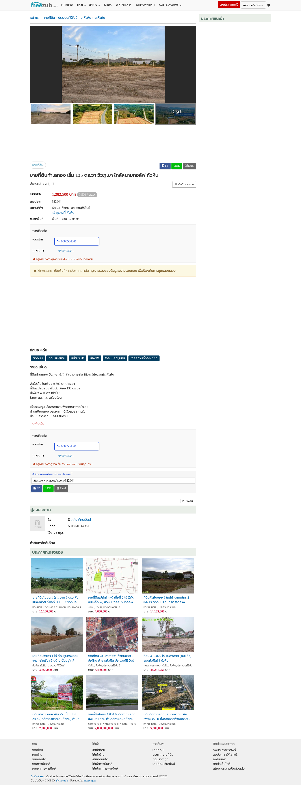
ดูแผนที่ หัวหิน (64, 212)
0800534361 (68, 241)
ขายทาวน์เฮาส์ (41, 764)
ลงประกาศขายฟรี (224, 750)
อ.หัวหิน (86, 17)
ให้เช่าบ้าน (98, 754)
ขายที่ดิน (49, 17)
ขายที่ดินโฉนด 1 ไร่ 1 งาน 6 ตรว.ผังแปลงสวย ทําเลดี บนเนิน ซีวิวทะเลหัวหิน (55, 600)
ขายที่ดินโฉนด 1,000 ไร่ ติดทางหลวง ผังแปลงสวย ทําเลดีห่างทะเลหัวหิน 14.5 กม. (111, 717)
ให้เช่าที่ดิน (98, 750)
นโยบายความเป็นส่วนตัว (229, 768)
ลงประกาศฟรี (168, 5)
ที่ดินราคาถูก (160, 759)
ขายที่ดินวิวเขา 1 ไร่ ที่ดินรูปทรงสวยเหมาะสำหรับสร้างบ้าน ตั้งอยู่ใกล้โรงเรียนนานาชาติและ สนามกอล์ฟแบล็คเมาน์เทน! (56, 658)
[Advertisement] (113, 142)
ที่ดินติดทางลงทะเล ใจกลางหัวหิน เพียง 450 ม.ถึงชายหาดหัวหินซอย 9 (166, 717)
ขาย (80, 5)
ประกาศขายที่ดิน (162, 754)
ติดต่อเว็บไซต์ (221, 764)
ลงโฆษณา (123, 5)
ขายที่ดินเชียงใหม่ (163, 764)
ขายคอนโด (39, 759)
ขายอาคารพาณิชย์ (44, 768)
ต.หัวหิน (100, 17)
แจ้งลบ (189, 501)
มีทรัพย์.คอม (38, 776)
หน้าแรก (67, 5)
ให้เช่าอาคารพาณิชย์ (105, 768)
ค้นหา (108, 5)
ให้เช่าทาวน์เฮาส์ (102, 764)
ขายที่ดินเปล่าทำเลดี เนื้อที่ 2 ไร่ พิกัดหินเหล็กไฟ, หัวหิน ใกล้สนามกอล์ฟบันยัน (111, 600)
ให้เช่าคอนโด (100, 759)
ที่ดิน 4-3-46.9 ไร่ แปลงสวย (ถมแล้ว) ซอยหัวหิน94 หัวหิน (167, 658)
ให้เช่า (93, 5)
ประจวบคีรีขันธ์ (67, 17)
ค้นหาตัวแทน (145, 5)
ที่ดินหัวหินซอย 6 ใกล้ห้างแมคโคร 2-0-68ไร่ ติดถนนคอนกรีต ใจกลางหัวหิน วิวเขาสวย (166, 600)
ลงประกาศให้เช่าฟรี (225, 754)
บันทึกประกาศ (186, 184)
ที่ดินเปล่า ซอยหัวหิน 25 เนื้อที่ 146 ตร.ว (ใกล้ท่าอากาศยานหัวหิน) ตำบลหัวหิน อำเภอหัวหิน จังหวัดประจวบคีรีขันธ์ (56, 717)
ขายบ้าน (37, 754)
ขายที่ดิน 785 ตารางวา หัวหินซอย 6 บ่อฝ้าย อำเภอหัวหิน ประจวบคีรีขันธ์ (111, 658)
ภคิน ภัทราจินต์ (81, 519)
